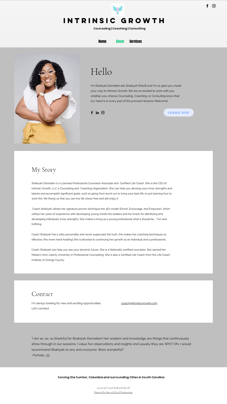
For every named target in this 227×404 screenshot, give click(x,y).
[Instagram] (214, 6)
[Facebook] (207, 6)
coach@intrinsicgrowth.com (139, 303)
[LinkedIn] (97, 112)
